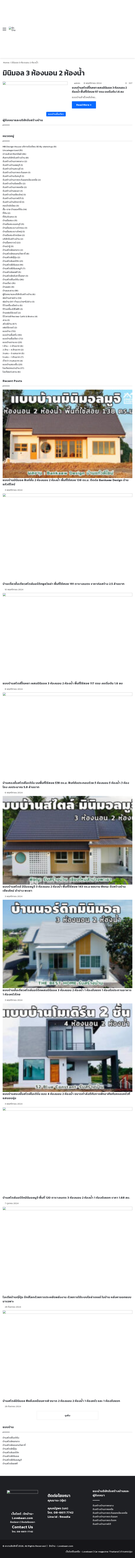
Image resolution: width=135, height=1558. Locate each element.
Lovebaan (87, 1551)
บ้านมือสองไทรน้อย (12, 235)
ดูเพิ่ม (67, 1415)
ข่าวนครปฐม (126, 1551)
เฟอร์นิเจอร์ (8, 327)
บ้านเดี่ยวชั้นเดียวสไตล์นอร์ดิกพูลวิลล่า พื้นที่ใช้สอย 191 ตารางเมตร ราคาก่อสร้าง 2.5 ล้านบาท (63, 583)
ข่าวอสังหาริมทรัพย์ (12, 154)
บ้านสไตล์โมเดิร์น (11, 279)
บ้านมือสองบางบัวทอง (13, 227)
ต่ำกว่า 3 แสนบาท (11, 360)
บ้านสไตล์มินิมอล (11, 264)
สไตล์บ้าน (7, 323)
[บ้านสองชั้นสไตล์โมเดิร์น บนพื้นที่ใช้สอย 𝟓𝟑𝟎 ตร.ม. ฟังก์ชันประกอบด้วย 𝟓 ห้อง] (67, 736)
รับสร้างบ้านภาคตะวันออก (15, 172)
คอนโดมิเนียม (9, 205)
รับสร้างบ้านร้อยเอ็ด (12, 183)
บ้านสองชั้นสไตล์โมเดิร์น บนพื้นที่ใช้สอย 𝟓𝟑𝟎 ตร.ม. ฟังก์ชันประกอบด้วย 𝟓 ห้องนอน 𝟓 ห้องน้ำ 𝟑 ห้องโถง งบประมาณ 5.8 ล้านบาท (66, 784)
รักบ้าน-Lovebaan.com (23, 1515)
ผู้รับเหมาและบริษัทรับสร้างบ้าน (17, 294)
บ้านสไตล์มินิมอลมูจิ (12, 268)
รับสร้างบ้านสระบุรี (12, 168)
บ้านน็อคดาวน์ (9, 242)
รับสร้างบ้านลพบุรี (11, 165)
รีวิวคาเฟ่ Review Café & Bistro (18, 316)
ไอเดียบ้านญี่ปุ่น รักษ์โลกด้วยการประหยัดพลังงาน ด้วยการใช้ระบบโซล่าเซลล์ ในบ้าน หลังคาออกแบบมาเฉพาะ (67, 1299)
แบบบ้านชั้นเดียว (10, 338)
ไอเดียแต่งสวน (10, 371)
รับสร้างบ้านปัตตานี (12, 202)
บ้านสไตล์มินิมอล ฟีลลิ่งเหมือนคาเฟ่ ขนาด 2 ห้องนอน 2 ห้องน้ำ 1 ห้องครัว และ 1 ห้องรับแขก (61, 1401)
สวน (5, 320)
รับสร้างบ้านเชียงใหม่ (13, 194)
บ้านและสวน (8, 290)
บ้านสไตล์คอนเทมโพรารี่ (14, 253)
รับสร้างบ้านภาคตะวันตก (104, 1520)
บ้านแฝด (7, 287)
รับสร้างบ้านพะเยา (11, 191)
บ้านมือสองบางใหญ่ (12, 231)
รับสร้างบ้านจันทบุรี (12, 176)
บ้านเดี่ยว (7, 283)
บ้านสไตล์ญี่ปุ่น (10, 257)
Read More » (84, 105)
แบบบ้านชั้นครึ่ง (10, 335)
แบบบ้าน (7, 331)
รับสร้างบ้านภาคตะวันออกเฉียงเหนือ (20, 179)
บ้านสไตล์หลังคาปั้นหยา (14, 275)
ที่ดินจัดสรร (8, 216)
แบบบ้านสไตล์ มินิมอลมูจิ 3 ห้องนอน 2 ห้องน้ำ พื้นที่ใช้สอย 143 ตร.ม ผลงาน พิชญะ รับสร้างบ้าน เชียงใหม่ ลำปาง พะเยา (64, 888)
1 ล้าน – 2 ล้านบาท (11, 346)
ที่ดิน (5, 213)
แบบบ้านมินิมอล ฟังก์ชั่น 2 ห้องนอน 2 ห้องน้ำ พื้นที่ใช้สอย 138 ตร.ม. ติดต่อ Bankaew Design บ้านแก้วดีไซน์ (65, 482)
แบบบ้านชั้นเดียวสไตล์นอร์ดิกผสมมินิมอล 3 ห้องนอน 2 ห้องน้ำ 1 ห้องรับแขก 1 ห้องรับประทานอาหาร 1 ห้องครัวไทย (67, 992)
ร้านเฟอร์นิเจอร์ (10, 312)
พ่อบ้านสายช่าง (10, 298)
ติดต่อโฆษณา (28, 1522)
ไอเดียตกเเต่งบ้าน (11, 368)
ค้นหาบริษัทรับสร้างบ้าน (14, 157)
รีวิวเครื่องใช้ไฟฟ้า (11, 309)
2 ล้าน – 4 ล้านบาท (11, 349)
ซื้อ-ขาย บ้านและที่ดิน (13, 209)
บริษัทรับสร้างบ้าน (11, 239)
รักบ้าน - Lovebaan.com (61, 1546)
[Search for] (130, 30)
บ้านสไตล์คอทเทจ (11, 250)
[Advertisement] (71, 26)
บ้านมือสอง (8, 220)
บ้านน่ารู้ (6, 246)
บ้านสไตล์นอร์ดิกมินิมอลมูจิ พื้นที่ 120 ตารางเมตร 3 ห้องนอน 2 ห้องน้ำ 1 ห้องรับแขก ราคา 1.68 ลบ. (66, 1197)
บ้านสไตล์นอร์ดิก (11, 261)
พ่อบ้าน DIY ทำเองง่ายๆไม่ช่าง (17, 301)
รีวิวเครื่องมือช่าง (11, 305)
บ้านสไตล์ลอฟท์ (10, 272)
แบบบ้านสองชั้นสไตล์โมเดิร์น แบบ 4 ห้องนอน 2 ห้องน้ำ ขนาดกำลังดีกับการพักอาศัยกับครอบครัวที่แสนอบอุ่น (66, 1096)
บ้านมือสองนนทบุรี (12, 224)
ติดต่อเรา (15, 1522)
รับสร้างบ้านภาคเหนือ (13, 187)
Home (6, 62)
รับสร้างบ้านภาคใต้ (12, 198)
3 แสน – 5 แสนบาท (12, 353)
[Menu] (4, 30)
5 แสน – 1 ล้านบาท (11, 357)
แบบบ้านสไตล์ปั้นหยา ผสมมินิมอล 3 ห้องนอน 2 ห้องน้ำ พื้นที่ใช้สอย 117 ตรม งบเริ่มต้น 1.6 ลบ (99, 89)
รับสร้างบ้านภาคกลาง (13, 161)
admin (77, 83)
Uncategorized (11, 150)
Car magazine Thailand (106, 1551)
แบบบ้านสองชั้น (10, 364)
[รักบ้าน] (13, 29)
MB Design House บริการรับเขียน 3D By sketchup (28, 146)
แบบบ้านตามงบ (10, 342)
